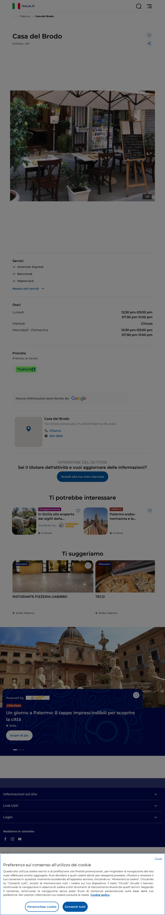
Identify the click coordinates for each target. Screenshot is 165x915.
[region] (82, 884)
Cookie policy (100, 894)
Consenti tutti (75, 907)
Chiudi (158, 858)
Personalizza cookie (42, 907)
